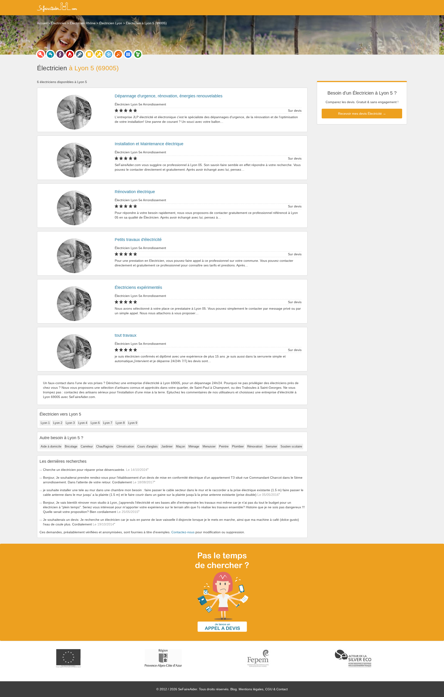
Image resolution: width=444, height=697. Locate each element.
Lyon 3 (70, 423)
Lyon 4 (82, 423)
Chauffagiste (104, 446)
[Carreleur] (128, 54)
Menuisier (209, 446)
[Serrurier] (40, 54)
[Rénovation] (99, 54)
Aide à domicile (51, 446)
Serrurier (271, 446)
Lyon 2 (57, 423)
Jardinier (167, 446)
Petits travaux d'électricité (138, 239)
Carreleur (87, 446)
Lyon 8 (120, 423)
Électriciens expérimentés (138, 287)
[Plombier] (50, 54)
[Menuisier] (89, 54)
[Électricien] (60, 54)
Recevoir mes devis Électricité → (362, 113)
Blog (233, 689)
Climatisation (125, 446)
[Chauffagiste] (70, 54)
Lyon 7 (107, 423)
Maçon (180, 446)
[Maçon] (118, 54)
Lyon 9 (132, 423)
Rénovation (254, 446)
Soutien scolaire (291, 446)
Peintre (223, 446)
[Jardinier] (138, 54)
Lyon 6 (95, 423)
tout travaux (125, 335)
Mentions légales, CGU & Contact (263, 689)
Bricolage (71, 446)
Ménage (193, 446)
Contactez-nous (182, 532)
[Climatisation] (108, 54)
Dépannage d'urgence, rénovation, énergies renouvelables (168, 96)
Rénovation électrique (135, 191)
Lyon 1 (45, 423)
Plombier (238, 446)
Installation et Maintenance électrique (149, 144)
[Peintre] (79, 54)
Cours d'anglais (147, 446)
